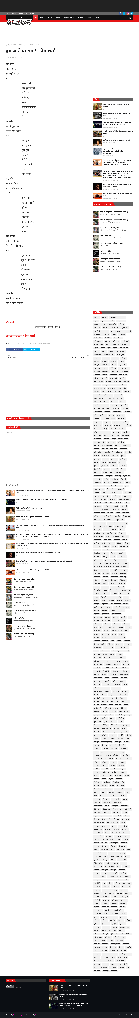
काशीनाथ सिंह (119, 452)
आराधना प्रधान (114, 405)
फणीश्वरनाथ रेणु (115, 651)
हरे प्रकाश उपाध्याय (120, 961)
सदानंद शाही (114, 890)
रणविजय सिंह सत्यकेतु (106, 742)
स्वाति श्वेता (115, 954)
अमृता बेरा (104, 368)
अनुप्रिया (96, 348)
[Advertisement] (69, 6)
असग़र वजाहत (117, 392)
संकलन (29, 344)
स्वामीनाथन (96, 957)
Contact (31, 13)
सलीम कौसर (115, 900)
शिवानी (128, 850)
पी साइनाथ (104, 611)
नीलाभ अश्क (97, 594)
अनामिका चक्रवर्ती (98, 338)
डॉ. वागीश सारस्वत (111, 533)
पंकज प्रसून (96, 600)
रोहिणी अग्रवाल (97, 782)
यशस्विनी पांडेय (106, 732)
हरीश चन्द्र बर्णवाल (108, 961)
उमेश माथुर (104, 429)
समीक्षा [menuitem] (58, 18)
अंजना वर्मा (104, 318)
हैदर (128, 967)
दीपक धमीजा (121, 553)
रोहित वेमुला (116, 782)
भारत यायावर (126, 664)
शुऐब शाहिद (119, 856)
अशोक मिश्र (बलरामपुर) (99, 388)
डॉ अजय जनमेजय (112, 523)
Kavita (34, 344)
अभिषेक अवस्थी (97, 355)
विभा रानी (125, 813)
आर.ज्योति (122, 402)
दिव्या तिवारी (121, 550)
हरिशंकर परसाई (98, 961)
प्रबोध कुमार (128, 627)
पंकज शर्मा (111, 600)
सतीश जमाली (97, 887)
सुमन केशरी (122, 924)
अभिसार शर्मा (97, 358)
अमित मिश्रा (104, 361)
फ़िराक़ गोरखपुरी (125, 651)
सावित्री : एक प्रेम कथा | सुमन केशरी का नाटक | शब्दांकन (32, 517)
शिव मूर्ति (96, 850)
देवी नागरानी (125, 563)
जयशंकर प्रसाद (97, 506)
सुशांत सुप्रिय (105, 934)
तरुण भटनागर (116, 536)
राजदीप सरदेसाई (109, 759)
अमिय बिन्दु (121, 361)
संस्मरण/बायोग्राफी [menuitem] (69, 18)
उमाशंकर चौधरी (107, 425)
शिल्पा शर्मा (113, 846)
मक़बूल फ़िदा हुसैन (124, 675)
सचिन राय (117, 883)
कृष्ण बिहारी (121, 462)
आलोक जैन (116, 409)
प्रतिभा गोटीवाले (97, 624)
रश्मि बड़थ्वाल (104, 752)
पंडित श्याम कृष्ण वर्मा (116, 604)
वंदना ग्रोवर (96, 792)
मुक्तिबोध (96, 718)
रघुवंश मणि (96, 738)
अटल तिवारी (106, 328)
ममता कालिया (116, 691)
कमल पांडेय (118, 446)
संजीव (103, 877)
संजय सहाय (97, 877)
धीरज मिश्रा (116, 567)
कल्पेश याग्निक (113, 449)
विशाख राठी (97, 819)
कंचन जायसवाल (111, 442)
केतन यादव (106, 469)
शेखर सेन (113, 860)
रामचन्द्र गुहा (97, 772)
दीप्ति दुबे (113, 557)
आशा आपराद (127, 412)
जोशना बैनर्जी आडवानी (99, 513)
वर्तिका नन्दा (103, 796)
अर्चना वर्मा (104, 375)
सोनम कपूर (110, 941)
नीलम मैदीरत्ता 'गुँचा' (125, 590)
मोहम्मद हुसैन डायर (106, 728)
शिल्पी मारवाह (122, 846)
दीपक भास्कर (97, 557)
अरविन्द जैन (97, 371)
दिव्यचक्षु (113, 550)
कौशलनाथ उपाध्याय (98, 476)
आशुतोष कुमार (120, 415)
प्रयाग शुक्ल (96, 637)
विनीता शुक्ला (97, 809)
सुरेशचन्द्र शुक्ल (112, 930)
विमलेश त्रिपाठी (117, 816)
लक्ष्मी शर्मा (104, 786)
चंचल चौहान (97, 496)
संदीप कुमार (97, 880)
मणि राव (107, 678)
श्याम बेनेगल (123, 863)
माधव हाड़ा (103, 705)
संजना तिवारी (122, 870)
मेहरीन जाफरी (97, 725)
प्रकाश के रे (123, 617)
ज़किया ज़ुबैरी (124, 506)
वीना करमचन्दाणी (98, 829)
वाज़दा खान (111, 796)
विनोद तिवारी (128, 809)
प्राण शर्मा (122, 637)
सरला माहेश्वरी (97, 897)
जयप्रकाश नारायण (107, 503)
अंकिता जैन (96, 318)
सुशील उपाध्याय (115, 934)
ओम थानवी (106, 439)
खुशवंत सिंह (118, 476)
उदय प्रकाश (116, 422)
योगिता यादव (113, 735)
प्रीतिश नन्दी (110, 644)
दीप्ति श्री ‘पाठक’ (122, 557)
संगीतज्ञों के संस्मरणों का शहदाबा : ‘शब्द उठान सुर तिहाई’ (117, 115)
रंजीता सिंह (128, 735)
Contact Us (129, 1015)
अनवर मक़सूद (97, 334)
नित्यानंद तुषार (105, 580)
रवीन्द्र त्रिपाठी (97, 749)
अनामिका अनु (122, 334)
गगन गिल (106, 479)
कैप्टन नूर (123, 469)
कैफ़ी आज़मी (97, 472)
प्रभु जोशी (114, 634)
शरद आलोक (118, 836)
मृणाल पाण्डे (113, 722)
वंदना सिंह (111, 792)
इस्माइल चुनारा (97, 422)
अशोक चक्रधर (114, 385)
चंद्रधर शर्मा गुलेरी (106, 496)
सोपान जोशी (97, 947)
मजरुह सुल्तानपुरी (98, 678)
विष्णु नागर (96, 826)
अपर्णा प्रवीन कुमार (123, 348)
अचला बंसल (97, 324)
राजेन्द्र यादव (122, 762)
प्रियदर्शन (119, 641)
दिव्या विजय (97, 553)
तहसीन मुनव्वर (107, 540)
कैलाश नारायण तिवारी (108, 472)
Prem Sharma (17, 45)
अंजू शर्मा (96, 321)
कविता (12, 344)
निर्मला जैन (112, 584)
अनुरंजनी (102, 348)
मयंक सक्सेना (125, 691)
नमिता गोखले (97, 573)
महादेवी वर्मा (97, 698)
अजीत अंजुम (97, 328)
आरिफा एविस (123, 405)
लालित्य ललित (120, 786)
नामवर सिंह (123, 577)
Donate (14, 13)
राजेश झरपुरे (104, 765)
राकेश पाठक (108, 755)
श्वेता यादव (96, 870)
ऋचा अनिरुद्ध (126, 432)
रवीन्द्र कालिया (121, 745)
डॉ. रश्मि (122, 530)
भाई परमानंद (108, 664)
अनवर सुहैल (106, 334)
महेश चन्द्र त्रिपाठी (115, 701)
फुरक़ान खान (97, 654)
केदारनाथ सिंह (115, 469)
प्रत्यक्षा (95, 627)
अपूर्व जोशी (96, 351)
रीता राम (103, 776)
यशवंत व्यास (97, 732)
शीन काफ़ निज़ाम (98, 856)
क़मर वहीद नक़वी (109, 452)
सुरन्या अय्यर (106, 927)
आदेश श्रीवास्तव (111, 398)
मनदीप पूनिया (97, 685)
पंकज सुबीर (96, 604)
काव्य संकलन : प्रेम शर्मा (20, 336)
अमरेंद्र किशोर (106, 358)
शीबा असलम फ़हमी (109, 856)
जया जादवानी (115, 506)
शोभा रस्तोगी (115, 863)
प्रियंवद (112, 641)
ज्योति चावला (125, 513)
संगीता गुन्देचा (105, 870)
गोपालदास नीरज (111, 489)
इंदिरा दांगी (96, 419)
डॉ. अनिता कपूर (97, 526)
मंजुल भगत (96, 675)
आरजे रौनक (105, 405)
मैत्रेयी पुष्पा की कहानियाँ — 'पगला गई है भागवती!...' (31, 508)
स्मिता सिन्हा (104, 951)
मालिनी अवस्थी (107, 708)
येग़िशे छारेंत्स (104, 735)
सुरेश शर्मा (104, 930)
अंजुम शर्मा (122, 318)
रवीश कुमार (105, 749)
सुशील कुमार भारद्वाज (126, 934)
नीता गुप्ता (113, 587)
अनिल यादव (107, 341)
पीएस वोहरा (121, 611)
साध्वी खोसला (114, 903)
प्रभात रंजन (96, 634)
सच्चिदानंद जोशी (126, 883)
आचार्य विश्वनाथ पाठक (99, 398)
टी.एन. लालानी (126, 516)
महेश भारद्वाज (125, 701)
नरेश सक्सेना (115, 573)
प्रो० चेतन (96, 651)
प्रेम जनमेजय (119, 644)
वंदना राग (104, 792)
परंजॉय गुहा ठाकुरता (98, 607)
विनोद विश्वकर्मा (116, 813)
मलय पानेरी (103, 695)
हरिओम (113, 957)
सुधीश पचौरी (123, 917)
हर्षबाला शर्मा (97, 964)
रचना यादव (121, 738)
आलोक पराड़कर (98, 412)
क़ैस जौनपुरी (105, 971)
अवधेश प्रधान (117, 382)
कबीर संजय (96, 446)
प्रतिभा (123, 621)
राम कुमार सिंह (114, 769)
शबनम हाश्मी (126, 833)
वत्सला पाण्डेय (119, 792)
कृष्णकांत (96, 466)
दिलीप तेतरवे (97, 550)
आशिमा (96, 415)
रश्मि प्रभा (96, 752)
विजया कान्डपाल (98, 806)
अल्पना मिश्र (122, 378)
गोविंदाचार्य (96, 493)
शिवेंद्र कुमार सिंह (121, 853)
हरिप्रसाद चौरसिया (122, 957)
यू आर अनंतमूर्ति (124, 732)
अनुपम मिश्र (116, 345)
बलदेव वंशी (119, 654)
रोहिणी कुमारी (107, 782)
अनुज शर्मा (108, 345)
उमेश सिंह (128, 425)
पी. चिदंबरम (112, 611)
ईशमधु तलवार (107, 422)
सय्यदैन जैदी (128, 893)
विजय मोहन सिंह (116, 799)
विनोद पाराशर (97, 813)
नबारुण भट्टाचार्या (123, 570)
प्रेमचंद (111, 648)
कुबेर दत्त (123, 456)
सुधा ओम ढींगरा (115, 914)
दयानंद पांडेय (97, 547)
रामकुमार (122, 769)
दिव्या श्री (113, 553)
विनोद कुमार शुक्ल (117, 809)
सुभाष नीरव (96, 924)
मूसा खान (106, 722)
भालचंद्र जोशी (97, 668)
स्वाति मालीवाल (106, 954)
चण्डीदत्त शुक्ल (116, 496)
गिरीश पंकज (106, 483)
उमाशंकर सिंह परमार (119, 425)
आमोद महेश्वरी (97, 402)
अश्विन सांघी (96, 392)
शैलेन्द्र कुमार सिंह (98, 863)
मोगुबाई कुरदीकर (124, 725)
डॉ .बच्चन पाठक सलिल (99, 523)
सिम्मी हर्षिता (114, 907)
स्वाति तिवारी (97, 954)
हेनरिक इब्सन (113, 967)
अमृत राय (114, 365)
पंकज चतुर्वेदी (117, 597)
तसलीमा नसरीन (97, 540)
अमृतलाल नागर (122, 365)
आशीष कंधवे (103, 415)
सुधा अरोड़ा (106, 914)
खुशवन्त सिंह (126, 476)
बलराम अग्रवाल (97, 658)
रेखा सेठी (104, 779)
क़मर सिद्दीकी (97, 971)
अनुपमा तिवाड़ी (125, 345)
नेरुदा (110, 597)
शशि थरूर (96, 843)
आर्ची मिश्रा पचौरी (106, 409)
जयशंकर (127, 503)
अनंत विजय (105, 331)
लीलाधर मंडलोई (108, 789)
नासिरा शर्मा (96, 580)
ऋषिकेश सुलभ (125, 435)
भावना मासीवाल (116, 668)
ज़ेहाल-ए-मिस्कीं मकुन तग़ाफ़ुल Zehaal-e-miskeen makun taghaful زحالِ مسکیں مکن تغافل (44, 561)
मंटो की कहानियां (113, 675)
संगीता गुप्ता (113, 870)
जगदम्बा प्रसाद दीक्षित (124, 499)
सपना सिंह (104, 893)
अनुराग (108, 348)
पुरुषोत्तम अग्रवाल (98, 617)
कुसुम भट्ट (96, 462)
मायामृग (111, 705)
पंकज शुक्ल (119, 600)
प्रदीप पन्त (102, 627)
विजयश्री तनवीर (117, 802)
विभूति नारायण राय (98, 816)
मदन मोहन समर (97, 681)
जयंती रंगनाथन (97, 503)
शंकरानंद (107, 833)
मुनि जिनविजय (120, 718)
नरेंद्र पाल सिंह (106, 573)
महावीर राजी (105, 698)
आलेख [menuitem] (97, 18)
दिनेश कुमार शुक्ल (124, 547)
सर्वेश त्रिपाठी (97, 900)
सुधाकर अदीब (114, 917)
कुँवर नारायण (115, 456)
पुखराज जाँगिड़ (105, 614)
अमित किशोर (115, 358)
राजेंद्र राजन (128, 759)
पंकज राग (104, 600)
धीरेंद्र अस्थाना (124, 567)
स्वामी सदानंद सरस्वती (125, 954)
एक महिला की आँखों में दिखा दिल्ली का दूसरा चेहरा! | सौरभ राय (118, 132)
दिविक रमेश (105, 550)
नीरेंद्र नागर (105, 590)
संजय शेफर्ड (123, 873)
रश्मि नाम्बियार (123, 749)
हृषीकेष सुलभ (104, 967)
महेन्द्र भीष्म (96, 701)
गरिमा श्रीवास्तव (114, 479)
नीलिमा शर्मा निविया (124, 594)
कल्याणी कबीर (123, 449)
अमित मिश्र (96, 361)
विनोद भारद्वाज (106, 813)
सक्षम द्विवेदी (97, 883)
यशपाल (124, 728)
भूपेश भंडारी (97, 671)
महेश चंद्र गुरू (105, 701)
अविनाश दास (97, 385)
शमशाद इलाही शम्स (98, 836)
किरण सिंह (96, 456)
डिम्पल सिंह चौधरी (107, 520)
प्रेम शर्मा (10, 322)
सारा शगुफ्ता (123, 903)
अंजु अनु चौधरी (113, 318)
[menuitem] (35, 17)
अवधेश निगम (109, 382)
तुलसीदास (96, 543)
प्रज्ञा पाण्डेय (97, 621)
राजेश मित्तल (121, 765)
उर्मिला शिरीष (121, 429)
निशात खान (96, 587)
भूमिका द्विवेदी (105, 671)
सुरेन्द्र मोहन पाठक (124, 927)
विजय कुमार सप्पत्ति (121, 796)
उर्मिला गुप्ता (113, 429)
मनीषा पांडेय (97, 688)
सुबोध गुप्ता (128, 920)
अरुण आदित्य (105, 371)
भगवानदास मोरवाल (115, 661)
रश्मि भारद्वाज (113, 752)
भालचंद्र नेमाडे (106, 668)
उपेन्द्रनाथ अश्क (97, 425)
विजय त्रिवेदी (97, 799)
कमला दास (96, 449)
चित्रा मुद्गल (103, 499)
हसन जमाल (105, 964)
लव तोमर (112, 786)
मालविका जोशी (97, 708)
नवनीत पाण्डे (97, 577)
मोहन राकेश (96, 728)
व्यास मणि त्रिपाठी (98, 833)
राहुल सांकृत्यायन (122, 772)
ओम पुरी (114, 439)
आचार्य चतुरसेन (118, 395)
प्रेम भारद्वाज (128, 644)
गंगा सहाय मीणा (97, 479)
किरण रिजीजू (128, 452)
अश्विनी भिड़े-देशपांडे (107, 392)
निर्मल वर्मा (104, 584)
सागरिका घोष (105, 903)
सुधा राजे (123, 914)
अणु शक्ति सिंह (114, 328)
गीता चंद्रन (128, 483)
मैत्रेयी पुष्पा (105, 725)
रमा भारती (126, 742)
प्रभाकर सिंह (106, 631)
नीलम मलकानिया (114, 590)
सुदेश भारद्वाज (97, 914)
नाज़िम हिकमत (114, 577)
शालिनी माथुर (124, 843)
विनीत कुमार (115, 806)
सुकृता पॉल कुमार (98, 910)
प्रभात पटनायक (124, 631)
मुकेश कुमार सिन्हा (98, 715)
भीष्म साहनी (125, 668)
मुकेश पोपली (119, 715)
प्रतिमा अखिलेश (116, 624)
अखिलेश (112, 321)
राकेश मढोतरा (125, 755)
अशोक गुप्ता (105, 385)
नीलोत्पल (96, 597)
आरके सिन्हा (97, 405)
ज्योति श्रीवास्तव (98, 516)
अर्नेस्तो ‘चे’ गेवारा (123, 375)
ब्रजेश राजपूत (105, 661)
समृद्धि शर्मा (119, 893)
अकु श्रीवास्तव (104, 321)
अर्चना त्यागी (97, 375)
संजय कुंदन (96, 873)
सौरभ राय (121, 947)
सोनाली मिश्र (97, 944)
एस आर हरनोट (97, 439)
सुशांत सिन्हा (97, 934)
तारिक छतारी (117, 540)
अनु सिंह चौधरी (125, 341)
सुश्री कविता (97, 941)
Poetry (40, 344)
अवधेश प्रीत (126, 382)
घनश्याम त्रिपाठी (127, 493)
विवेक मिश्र (126, 816)
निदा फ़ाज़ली (114, 580)
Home (8, 13)
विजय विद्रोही (97, 802)
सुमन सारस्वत (97, 927)
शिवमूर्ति (112, 850)
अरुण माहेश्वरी (124, 371)
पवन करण (108, 607)
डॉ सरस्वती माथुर (123, 523)
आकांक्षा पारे (97, 395)
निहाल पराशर (105, 587)
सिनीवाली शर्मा (105, 907)
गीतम (121, 483)
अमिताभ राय (113, 361)
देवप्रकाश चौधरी (98, 563)
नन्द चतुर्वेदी (114, 570)
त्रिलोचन (127, 543)
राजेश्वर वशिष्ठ (105, 769)
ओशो (103, 442)
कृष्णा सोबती (114, 466)
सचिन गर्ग (110, 883)
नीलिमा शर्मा (114, 594)
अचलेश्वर (105, 324)
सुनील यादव (120, 920)
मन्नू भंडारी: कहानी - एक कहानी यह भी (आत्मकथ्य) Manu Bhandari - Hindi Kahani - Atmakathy (117, 151)
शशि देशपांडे (104, 843)
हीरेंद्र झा (96, 967)
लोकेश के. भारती (119, 789)
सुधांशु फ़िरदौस (104, 917)
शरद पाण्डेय (97, 840)
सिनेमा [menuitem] (90, 18)
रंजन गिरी (121, 735)
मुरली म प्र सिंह (97, 722)
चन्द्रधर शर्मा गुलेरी (127, 496)
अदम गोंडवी (97, 331)
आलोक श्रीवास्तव (117, 412)
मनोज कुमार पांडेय (116, 688)
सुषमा (103, 941)
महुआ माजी (114, 698)
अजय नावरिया (112, 324)
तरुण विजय (125, 536)
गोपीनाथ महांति (120, 489)
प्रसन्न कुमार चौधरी (106, 637)
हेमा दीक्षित (121, 967)
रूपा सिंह (127, 776)
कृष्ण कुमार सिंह (112, 462)
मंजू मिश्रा (104, 675)
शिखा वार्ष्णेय (105, 846)
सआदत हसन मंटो (114, 880)
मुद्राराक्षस (112, 718)
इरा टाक (113, 419)
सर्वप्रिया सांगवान (116, 897)
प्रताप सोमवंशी (116, 621)
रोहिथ (122, 782)
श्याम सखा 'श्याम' (98, 866)
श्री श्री (118, 866)
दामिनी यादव (106, 547)
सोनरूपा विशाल (119, 941)
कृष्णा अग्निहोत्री (104, 466)
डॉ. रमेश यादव (113, 530)
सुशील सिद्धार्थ (108, 937)
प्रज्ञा (130, 617)
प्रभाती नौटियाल (105, 634)
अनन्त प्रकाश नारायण (116, 331)
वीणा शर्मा (114, 826)
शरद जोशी (126, 836)
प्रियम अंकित (127, 641)
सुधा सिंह (96, 917)
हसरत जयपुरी (114, 964)
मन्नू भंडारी (107, 691)
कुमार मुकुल (105, 459)
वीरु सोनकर (107, 829)
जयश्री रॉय (106, 506)
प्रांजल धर (115, 637)
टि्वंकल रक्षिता (116, 516)
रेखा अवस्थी (96, 779)
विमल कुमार (108, 816)
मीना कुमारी (96, 712)
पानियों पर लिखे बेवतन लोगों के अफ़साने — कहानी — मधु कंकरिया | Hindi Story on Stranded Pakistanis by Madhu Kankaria (52, 527)
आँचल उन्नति (127, 392)
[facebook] (120, 13)
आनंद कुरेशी (120, 398)
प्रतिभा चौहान (107, 624)
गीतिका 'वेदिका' (118, 486)
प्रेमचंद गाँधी (119, 648)
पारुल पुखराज (125, 607)
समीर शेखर (111, 893)
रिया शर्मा (96, 776)
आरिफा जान (97, 409)
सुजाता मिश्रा (108, 910)
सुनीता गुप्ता (96, 920)
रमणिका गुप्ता (118, 742)
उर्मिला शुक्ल (97, 432)
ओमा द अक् (97, 442)
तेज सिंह (103, 543)
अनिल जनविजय (118, 338)
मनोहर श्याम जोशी (98, 691)
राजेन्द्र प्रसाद (105, 762)
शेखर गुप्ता (105, 860)
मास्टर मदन (116, 708)
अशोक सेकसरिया (122, 388)
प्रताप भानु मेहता (106, 621)
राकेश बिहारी (116, 755)
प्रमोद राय (121, 634)
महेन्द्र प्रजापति (122, 698)
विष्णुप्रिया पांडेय (105, 826)
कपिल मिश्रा (121, 442)
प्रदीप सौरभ (120, 627)
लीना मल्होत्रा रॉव (98, 789)
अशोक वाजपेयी (111, 388)
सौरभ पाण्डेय (113, 947)
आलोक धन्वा (125, 409)
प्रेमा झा (126, 648)
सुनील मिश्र (112, 920)
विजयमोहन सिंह (107, 802)
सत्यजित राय (106, 887)
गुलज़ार (126, 486)
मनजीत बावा (122, 681)
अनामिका (114, 334)
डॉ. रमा (106, 530)
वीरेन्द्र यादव (125, 829)
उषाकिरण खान (116, 432)
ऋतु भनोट (106, 435)
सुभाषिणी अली (105, 924)
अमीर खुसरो (97, 365)
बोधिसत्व (122, 658)
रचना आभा (113, 738)
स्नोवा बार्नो (96, 951)
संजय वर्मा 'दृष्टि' (113, 873)
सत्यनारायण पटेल (126, 887)
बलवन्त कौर (107, 658)
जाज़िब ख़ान (97, 510)
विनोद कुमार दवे (107, 809)
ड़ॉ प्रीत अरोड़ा (97, 520)
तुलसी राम (124, 540)
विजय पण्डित (106, 799)
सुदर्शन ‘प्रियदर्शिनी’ (118, 910)
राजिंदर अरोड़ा (119, 759)
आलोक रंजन (107, 412)
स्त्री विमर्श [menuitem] (81, 18)
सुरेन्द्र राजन (96, 930)
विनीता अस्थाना (124, 806)
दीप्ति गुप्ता (105, 557)
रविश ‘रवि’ (104, 745)
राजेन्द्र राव (96, 765)
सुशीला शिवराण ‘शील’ (119, 937)
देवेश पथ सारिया (98, 567)
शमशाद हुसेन (109, 836)
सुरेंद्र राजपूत (114, 927)
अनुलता (115, 348)
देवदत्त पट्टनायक (122, 560)
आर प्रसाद (105, 402)
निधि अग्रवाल (123, 580)
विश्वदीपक (116, 819)
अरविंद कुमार (113, 368)
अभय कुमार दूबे (121, 351)
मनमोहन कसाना (106, 685)
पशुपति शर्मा (117, 607)
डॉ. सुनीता (108, 536)
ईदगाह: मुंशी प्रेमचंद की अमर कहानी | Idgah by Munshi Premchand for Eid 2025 (41, 500)
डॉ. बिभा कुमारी (97, 530)
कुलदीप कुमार (123, 459)
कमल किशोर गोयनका (107, 446)
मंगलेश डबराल (115, 671)
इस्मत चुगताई (121, 419)
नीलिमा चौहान (106, 594)
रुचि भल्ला (110, 776)
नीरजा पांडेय (97, 590)
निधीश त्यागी (97, 584)
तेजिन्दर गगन (111, 543)
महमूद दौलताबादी (113, 695)
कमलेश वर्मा (105, 449)
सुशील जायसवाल (98, 937)
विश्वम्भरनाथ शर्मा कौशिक (112, 823)
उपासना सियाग (124, 422)
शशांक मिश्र (125, 840)
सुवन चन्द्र (121, 930)
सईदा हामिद (124, 880)
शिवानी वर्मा (111, 853)
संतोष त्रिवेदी (119, 877)
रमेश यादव (96, 745)
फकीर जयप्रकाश (105, 651)
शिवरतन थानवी (120, 850)
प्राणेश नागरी (97, 641)
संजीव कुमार (111, 877)
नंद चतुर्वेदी (105, 570)
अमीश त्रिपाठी (105, 365)
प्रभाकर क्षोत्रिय (97, 631)
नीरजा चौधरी (121, 587)
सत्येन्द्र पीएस (97, 890)
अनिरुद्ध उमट (108, 338)
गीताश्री (110, 486)
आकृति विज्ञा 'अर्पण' (107, 395)
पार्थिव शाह (96, 611)
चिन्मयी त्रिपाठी (112, 499)
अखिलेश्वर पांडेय (121, 321)
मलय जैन (96, 695)
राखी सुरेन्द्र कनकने (98, 759)
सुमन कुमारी (114, 924)
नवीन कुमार (105, 577)
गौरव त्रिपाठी (105, 493)
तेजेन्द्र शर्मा (119, 543)
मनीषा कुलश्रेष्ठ (116, 685)
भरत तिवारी (125, 661)
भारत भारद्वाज (116, 664)
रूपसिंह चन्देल (118, 776)
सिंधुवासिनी (96, 907)
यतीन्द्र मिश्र (116, 728)
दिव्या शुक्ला (105, 553)
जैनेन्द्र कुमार (124, 510)
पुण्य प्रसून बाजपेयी (116, 614)
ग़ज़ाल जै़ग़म (114, 971)
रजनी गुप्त (96, 742)
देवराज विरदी (107, 563)
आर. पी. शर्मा (114, 402)
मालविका (126, 705)
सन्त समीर (96, 893)
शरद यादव (105, 840)
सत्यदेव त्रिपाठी (115, 887)
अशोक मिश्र (123, 385)
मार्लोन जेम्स (118, 705)
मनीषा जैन (125, 685)
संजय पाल (104, 873)
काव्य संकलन (18, 344)
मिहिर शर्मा (123, 708)
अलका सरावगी (113, 378)
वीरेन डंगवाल (116, 829)
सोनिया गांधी (105, 944)
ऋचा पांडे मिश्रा (97, 435)
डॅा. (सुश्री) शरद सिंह (119, 520)
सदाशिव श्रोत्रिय (123, 890)
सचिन (104, 883)
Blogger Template (18, 1015)
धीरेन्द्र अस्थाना (97, 570)
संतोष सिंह (127, 877)
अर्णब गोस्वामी (113, 375)
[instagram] (128, 13)
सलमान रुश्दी (106, 900)
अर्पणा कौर (104, 378)
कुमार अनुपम (97, 459)
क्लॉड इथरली (109, 476)
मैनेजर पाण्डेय (114, 725)
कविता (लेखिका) (98, 452)
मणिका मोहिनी (115, 678)
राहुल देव (113, 772)
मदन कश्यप (124, 678)
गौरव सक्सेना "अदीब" (115, 493)
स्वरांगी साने (123, 951)
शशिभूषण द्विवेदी (114, 843)
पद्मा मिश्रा (125, 604)
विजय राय (125, 799)
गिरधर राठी (123, 479)
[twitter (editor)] (131, 13)
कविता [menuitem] (50, 18)
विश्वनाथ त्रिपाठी (125, 819)
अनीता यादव (116, 341)
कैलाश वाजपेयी (119, 472)
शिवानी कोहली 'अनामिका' (100, 853)
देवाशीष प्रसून (116, 563)
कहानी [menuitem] (42, 18)
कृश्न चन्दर (103, 462)
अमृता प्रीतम (97, 368)
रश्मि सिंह (121, 752)
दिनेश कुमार (114, 547)
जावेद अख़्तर (105, 510)
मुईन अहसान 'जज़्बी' (124, 712)
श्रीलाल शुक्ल (126, 866)
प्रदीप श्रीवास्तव (111, 627)
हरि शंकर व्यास (105, 957)
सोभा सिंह (104, 947)
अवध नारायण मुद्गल (98, 382)
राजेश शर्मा (96, 769)
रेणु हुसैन (111, 779)
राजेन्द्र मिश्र (113, 762)
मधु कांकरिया (107, 681)
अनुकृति (96, 345)
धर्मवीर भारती (107, 567)
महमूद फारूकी (123, 695)
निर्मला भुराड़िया (121, 584)
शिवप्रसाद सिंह (104, 850)
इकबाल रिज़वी (105, 419)
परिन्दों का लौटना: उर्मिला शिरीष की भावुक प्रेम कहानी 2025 (32, 570)
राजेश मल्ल (112, 765)
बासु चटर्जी (114, 658)
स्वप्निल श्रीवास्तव (114, 951)
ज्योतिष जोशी (107, 516)
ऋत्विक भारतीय (115, 435)
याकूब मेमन (115, 732)
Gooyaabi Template (41, 1015)
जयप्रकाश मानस (118, 503)
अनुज (101, 345)
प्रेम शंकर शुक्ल (97, 648)
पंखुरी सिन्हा (105, 604)
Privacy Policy (23, 13)
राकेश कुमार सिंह (98, 755)
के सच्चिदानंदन (97, 469)
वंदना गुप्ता (127, 789)
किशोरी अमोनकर (106, 456)
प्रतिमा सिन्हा (126, 624)
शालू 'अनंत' (97, 846)
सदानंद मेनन (105, 890)
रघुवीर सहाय (105, 738)
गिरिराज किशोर (97, 483)
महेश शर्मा (96, 705)
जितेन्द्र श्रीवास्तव (115, 510)
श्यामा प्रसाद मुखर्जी (109, 866)
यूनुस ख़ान (96, 735)
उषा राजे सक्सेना (106, 432)
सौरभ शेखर (128, 947)
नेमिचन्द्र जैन (104, 597)
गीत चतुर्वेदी (115, 483)
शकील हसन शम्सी (116, 833)
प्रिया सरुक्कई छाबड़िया (99, 644)
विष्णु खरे (123, 823)
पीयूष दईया (96, 614)
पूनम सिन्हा (115, 617)
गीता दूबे (96, 486)
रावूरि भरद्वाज (105, 772)
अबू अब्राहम (112, 351)
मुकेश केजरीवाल (109, 715)
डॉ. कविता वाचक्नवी (120, 526)
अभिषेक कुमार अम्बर (109, 355)
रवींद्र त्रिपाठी (113, 745)
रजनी (128, 738)
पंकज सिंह (127, 600)
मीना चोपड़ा (104, 712)
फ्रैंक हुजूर (104, 654)
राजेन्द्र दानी (96, 762)
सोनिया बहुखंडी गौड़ (115, 944)
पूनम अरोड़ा (107, 617)
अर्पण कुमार (96, 378)
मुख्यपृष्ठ (8, 45)
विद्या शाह (107, 806)
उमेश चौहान (97, 429)
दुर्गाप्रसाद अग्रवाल (98, 560)
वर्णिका (95, 796)
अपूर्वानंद (104, 351)
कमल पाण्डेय (126, 446)
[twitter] (124, 13)
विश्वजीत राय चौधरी (106, 819)
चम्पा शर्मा (96, 499)
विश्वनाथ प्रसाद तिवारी (99, 823)
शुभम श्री (127, 856)
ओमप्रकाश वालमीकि (123, 439)
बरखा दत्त (112, 654)
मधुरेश (114, 681)
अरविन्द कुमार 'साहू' (124, 368)
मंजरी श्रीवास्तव (125, 671)
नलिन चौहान (123, 573)
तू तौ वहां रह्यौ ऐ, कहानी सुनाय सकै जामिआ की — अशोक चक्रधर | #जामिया (38, 553)
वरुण (127, 792)
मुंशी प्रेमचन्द (113, 712)
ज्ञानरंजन (118, 513)
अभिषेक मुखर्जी (120, 355)
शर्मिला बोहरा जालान (115, 840)
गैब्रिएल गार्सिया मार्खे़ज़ (99, 489)
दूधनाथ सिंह (113, 560)
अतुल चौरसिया (124, 328)
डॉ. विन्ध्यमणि (122, 533)
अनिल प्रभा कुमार (98, 341)
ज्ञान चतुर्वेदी (110, 513)
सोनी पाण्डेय (126, 944)
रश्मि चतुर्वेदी (114, 749)
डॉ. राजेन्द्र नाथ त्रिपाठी (99, 533)
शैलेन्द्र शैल (107, 863)
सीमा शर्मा (122, 907)
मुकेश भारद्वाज (127, 715)
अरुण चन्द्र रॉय (115, 371)
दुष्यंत (106, 560)
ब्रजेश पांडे (96, 661)
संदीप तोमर (105, 880)
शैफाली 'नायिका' (122, 860)
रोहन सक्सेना (119, 779)
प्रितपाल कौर (105, 641)
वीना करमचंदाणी (123, 826)
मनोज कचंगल (106, 688)
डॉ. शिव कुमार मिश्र (98, 536)
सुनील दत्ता (104, 920)
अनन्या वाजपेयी (127, 331)
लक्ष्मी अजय (97, 786)
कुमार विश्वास (114, 459)
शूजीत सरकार (97, 860)
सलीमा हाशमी (123, 900)
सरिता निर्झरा (106, 897)
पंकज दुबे (126, 597)
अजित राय (121, 324)
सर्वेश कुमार (125, 897)
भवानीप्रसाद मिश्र (98, 664)
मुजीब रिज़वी (104, 718)
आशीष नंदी (111, 415)
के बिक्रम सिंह (123, 466)
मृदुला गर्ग (121, 722)
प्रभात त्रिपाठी (115, 631)
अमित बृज (123, 358)
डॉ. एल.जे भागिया (108, 526)
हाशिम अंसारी (123, 964)
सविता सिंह (96, 903)
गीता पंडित (103, 486)
